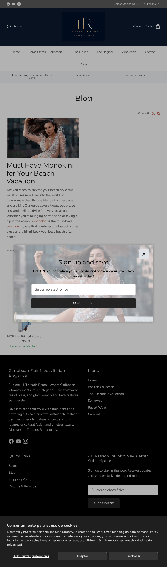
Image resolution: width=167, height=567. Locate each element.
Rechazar (133, 556)
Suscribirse (83, 303)
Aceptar (82, 556)
